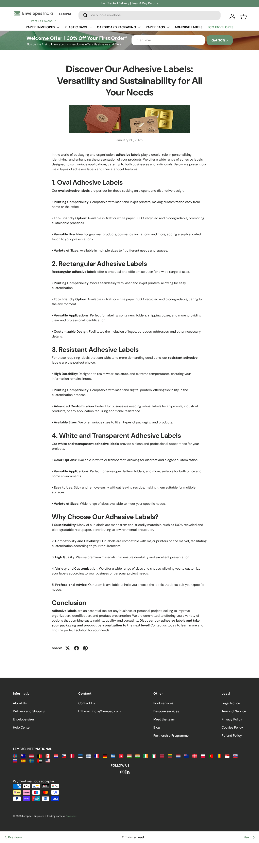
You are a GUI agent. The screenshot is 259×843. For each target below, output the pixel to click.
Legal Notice (231, 703)
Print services (163, 703)
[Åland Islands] (15, 756)
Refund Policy (232, 735)
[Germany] (105, 756)
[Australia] (23, 756)
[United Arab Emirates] (39, 760)
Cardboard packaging (116, 27)
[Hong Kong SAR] (121, 756)
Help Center (22, 727)
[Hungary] (129, 756)
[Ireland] (145, 756)
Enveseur (71, 816)
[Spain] (23, 760)
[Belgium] (39, 756)
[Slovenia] (15, 760)
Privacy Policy (232, 719)
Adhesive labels (189, 27)
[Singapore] (227, 756)
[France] (96, 756)
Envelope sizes (24, 719)
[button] (243, 16)
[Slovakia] (235, 756)
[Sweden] (31, 760)
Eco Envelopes (220, 27)
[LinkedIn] (127, 772)
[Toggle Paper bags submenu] (168, 27)
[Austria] (31, 756)
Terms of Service (234, 711)
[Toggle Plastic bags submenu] (90, 27)
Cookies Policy (232, 727)
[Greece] (113, 756)
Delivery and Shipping (29, 711)
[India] (137, 756)
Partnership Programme (171, 735)
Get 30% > (219, 40)
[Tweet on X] (67, 648)
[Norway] (194, 756)
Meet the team (164, 719)
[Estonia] (80, 756)
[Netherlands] (178, 756)
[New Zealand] (186, 756)
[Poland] (203, 756)
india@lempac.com (106, 711)
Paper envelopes (40, 27)
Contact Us (86, 703)
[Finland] (88, 756)
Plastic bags (76, 27)
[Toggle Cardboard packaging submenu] (139, 27)
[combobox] (150, 15)
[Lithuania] (170, 756)
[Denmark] (72, 756)
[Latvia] (162, 756)
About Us (20, 703)
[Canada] (48, 756)
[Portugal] (211, 756)
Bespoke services (166, 711)
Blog (156, 727)
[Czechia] (64, 756)
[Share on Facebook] (76, 648)
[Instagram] (122, 772)
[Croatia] (56, 756)
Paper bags (155, 27)
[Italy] (154, 756)
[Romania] (219, 756)
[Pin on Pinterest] (85, 648)
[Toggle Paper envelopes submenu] (58, 27)
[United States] (48, 760)
